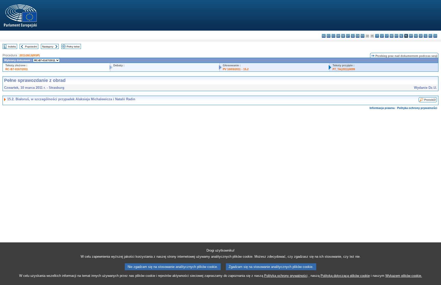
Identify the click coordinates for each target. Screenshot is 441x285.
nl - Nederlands (401, 36)
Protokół (430, 99)
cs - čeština (333, 36)
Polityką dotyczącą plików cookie (345, 276)
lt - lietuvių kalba (387, 36)
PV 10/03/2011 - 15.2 (236, 69)
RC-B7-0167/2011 (16, 69)
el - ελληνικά (353, 36)
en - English (358, 36)
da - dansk (338, 36)
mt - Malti (396, 36)
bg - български (324, 36)
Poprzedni (31, 46)
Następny (47, 46)
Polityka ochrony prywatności (417, 107)
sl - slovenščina (425, 36)
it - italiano (377, 36)
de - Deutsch (343, 36)
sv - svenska (435, 36)
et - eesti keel (348, 36)
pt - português (411, 36)
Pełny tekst (73, 46)
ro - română (416, 36)
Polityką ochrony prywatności (286, 276)
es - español (328, 36)
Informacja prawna (382, 107)
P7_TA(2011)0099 (344, 69)
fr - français (362, 36)
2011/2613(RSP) (29, 55)
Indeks (12, 46)
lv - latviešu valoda (382, 36)
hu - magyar (392, 36)
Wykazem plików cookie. (403, 276)
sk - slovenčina (421, 36)
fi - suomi (430, 36)
